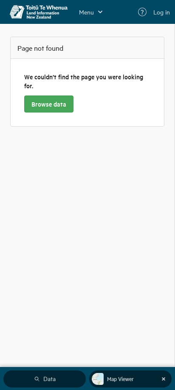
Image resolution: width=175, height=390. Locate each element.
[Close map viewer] (163, 379)
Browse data (48, 104)
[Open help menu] (142, 12)
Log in (161, 12)
